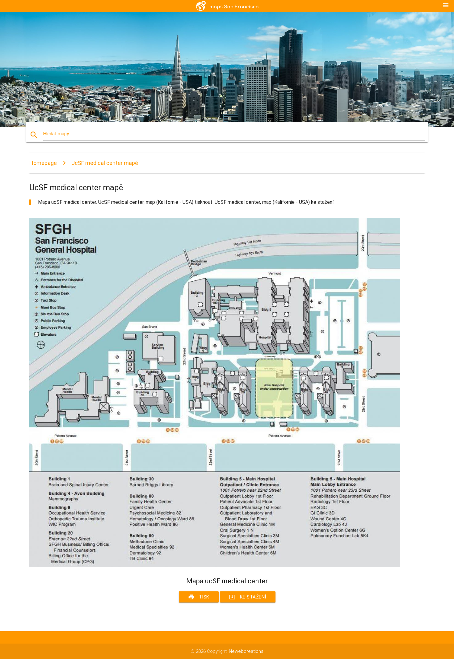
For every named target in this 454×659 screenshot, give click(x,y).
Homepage (43, 163)
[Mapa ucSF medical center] (214, 565)
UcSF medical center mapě (104, 163)
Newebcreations (246, 651)
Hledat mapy (56, 133)
